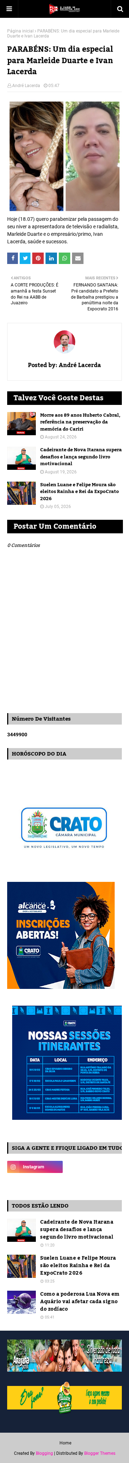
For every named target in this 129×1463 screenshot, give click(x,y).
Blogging (44, 1453)
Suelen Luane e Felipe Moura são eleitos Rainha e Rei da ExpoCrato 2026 (79, 492)
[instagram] (35, 1167)
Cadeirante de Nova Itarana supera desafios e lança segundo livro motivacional (81, 457)
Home (65, 1443)
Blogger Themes (99, 1453)
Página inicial (20, 31)
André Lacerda (26, 85)
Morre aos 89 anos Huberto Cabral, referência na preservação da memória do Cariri (80, 422)
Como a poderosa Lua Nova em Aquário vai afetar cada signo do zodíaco (80, 1302)
